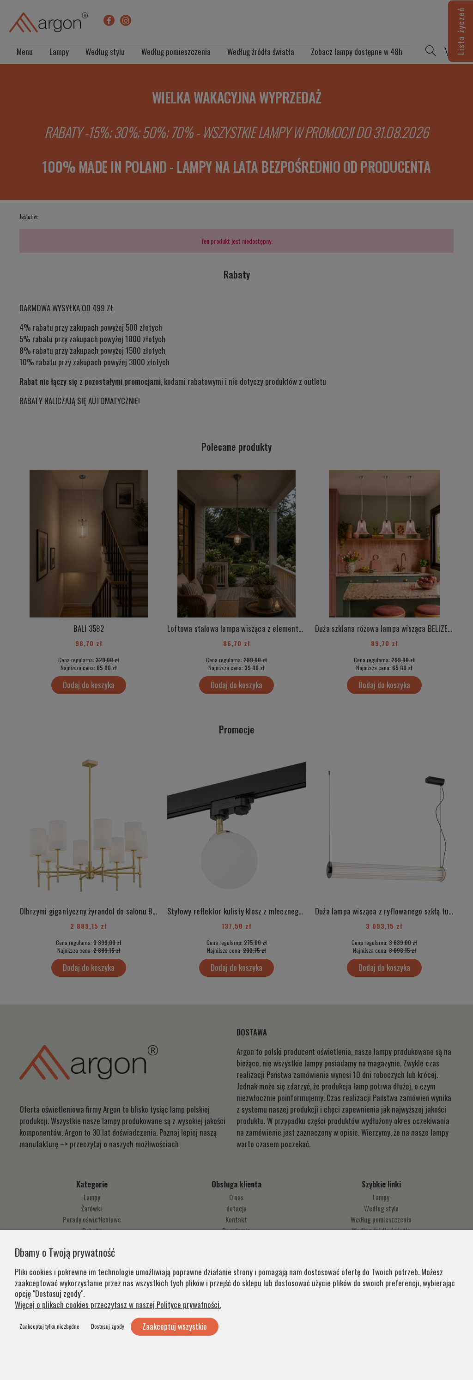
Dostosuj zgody (107, 1326)
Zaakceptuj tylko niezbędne (49, 1326)
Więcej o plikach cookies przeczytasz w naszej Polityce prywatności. (118, 1304)
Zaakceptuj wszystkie (174, 1326)
